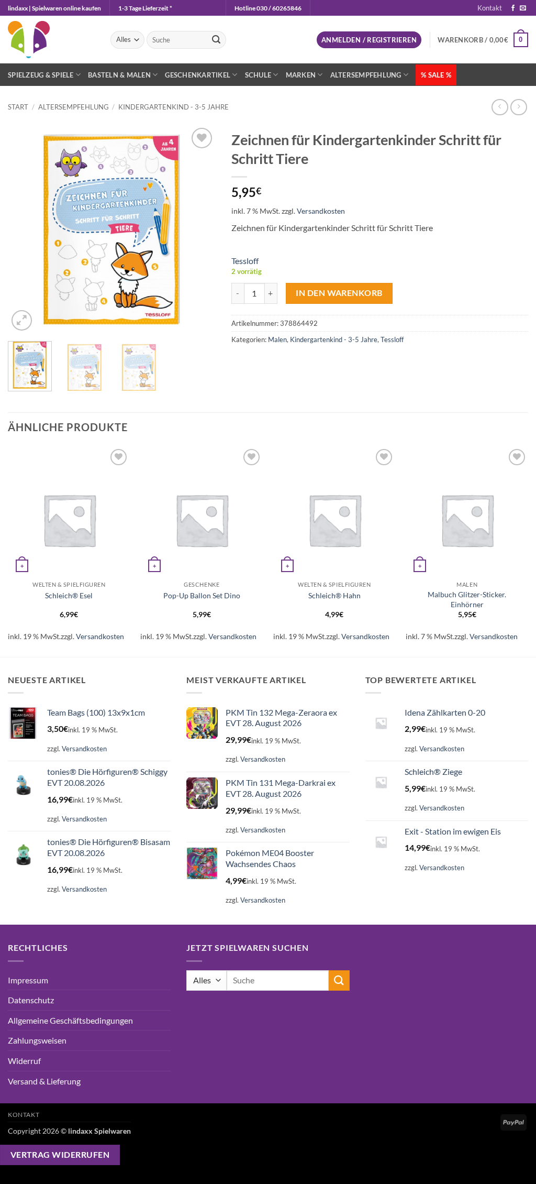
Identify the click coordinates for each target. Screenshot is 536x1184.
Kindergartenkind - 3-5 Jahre (173, 107)
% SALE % (436, 75)
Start (18, 107)
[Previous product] (518, 107)
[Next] (198, 229)
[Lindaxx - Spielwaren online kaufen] (51, 39)
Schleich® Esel (69, 595)
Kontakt (489, 8)
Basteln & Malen (119, 75)
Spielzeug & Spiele (41, 75)
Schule (258, 75)
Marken (301, 75)
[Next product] (500, 107)
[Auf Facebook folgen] (513, 8)
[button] (369, 40)
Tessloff (245, 261)
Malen (277, 339)
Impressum (28, 980)
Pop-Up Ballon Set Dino (201, 595)
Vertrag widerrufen (59, 1154)
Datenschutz (31, 1000)
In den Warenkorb (339, 293)
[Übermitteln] (217, 40)
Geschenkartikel (197, 75)
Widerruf (24, 1061)
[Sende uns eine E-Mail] (523, 8)
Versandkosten (321, 210)
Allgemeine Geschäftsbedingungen (70, 1020)
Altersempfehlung (365, 75)
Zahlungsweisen (37, 1040)
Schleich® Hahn (334, 595)
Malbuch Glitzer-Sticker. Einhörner (467, 599)
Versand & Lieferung (44, 1081)
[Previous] (25, 229)
